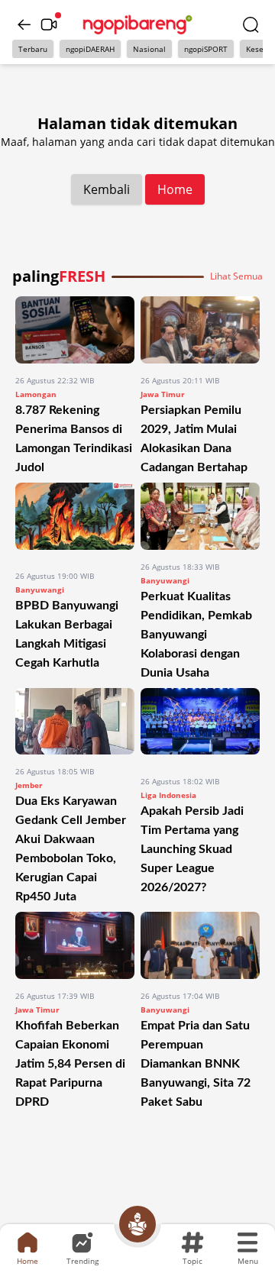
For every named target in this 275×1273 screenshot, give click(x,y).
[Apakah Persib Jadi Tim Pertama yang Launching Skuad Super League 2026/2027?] (200, 726)
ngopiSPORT (206, 49)
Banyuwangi (39, 589)
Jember (29, 785)
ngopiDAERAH (90, 49)
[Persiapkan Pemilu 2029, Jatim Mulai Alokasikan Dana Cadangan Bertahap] (200, 329)
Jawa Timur (163, 394)
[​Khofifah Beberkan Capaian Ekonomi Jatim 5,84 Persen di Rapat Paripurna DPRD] (74, 945)
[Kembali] (24, 24)
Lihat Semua (236, 276)
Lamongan (36, 394)
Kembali (106, 189)
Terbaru (32, 49)
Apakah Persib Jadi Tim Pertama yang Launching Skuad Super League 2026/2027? (192, 849)
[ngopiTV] (49, 24)
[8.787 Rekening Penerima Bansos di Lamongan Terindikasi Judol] (74, 329)
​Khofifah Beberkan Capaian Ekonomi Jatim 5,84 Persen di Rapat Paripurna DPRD (70, 1063)
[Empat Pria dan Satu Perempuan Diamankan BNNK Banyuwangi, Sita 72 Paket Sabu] (200, 945)
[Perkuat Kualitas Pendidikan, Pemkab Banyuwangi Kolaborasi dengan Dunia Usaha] (200, 516)
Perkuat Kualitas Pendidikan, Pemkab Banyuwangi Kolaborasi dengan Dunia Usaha (196, 634)
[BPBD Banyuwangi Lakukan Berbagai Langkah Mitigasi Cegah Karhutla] (74, 521)
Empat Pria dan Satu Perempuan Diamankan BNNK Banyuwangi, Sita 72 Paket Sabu (196, 1063)
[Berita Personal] (137, 1224)
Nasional (149, 49)
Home (174, 189)
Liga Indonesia (168, 795)
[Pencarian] (250, 24)
